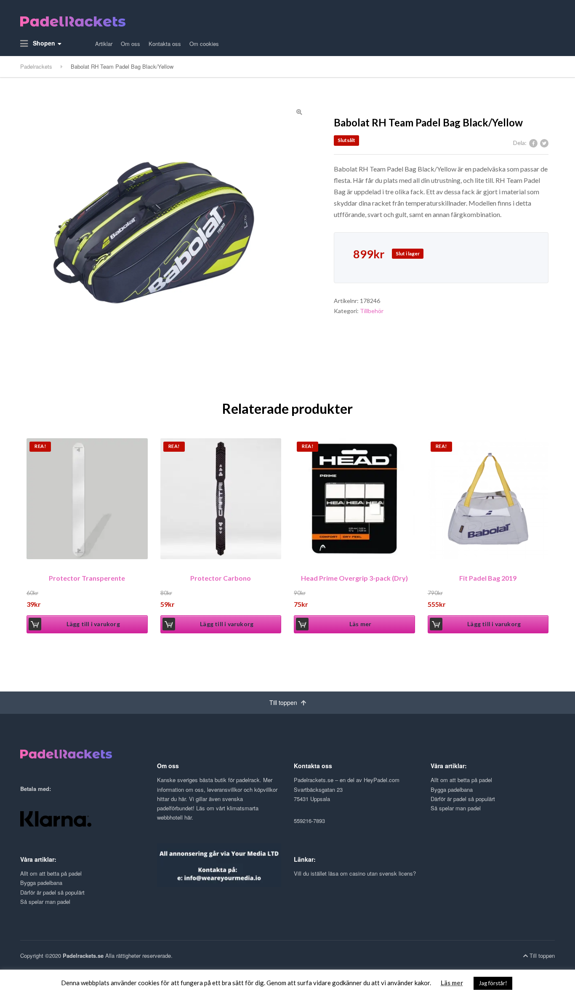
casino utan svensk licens (381, 873)
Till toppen (284, 702)
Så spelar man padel (456, 808)
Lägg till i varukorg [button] (93, 623)
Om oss (130, 44)
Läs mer (360, 623)
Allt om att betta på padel (461, 780)
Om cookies (204, 44)
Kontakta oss (165, 44)
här (182, 799)
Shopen (43, 43)
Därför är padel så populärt (463, 799)
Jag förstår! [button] (493, 983)
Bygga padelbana (452, 789)
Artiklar (103, 44)
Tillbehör (371, 310)
